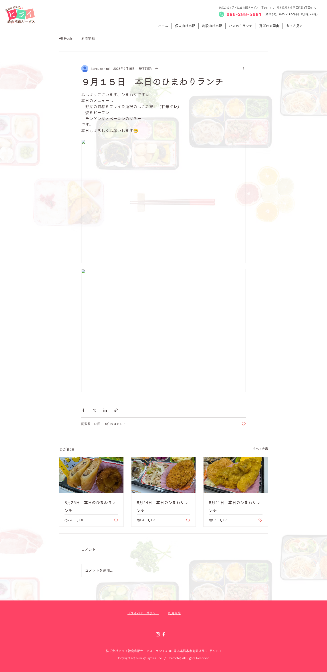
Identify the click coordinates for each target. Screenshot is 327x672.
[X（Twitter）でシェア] (94, 410)
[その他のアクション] (243, 68)
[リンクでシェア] (116, 410)
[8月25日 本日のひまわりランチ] (91, 475)
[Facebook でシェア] (83, 410)
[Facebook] (163, 634)
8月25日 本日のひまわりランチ (90, 506)
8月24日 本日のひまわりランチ (162, 506)
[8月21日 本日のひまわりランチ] (236, 475)
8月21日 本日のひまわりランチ (234, 506)
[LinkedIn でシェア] (105, 410)
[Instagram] (158, 634)
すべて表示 (260, 448)
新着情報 (88, 38)
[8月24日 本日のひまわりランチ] (163, 475)
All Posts (66, 38)
